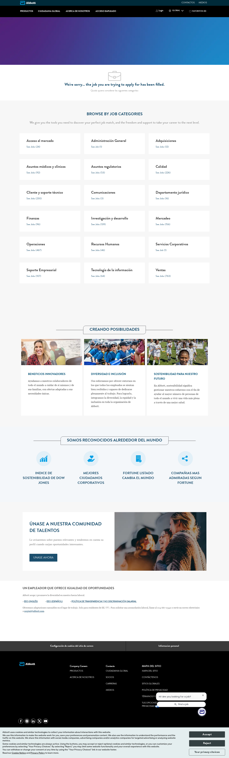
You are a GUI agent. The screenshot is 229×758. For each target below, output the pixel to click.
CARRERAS (111, 684)
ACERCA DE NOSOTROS (78, 11)
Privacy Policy (38, 753)
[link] (43, 558)
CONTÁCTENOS (150, 677)
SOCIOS (110, 677)
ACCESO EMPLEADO (105, 11)
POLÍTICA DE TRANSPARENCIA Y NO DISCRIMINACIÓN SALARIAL (104, 602)
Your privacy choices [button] (207, 752)
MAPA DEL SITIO (150, 671)
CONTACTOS (188, 3)
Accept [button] (207, 734)
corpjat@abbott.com (34, 611)
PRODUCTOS (26, 11)
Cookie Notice (19, 753)
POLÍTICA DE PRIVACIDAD (155, 690)
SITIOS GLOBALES (151, 684)
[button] (159, 11)
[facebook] (20, 721)
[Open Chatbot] (202, 712)
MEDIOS (203, 3)
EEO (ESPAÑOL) (55, 602)
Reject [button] (207, 743)
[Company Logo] (28, 3)
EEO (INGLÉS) (31, 602)
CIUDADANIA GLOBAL (49, 11)
